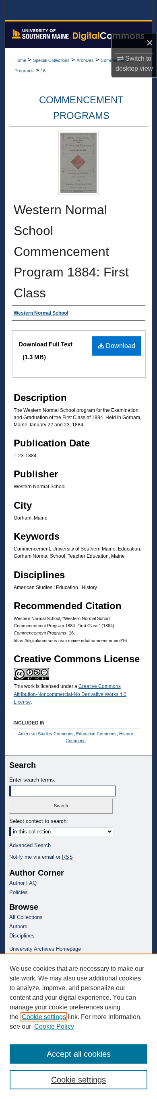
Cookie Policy (54, 1026)
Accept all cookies (79, 1054)
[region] (78, 1026)
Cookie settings (44, 1016)
